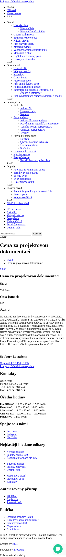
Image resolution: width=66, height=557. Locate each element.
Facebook (12, 431)
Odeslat (37, 233)
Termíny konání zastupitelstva (36, 126)
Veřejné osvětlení (23, 197)
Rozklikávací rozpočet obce (35, 160)
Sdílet (3, 268)
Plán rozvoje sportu (24, 43)
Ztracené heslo (14, 502)
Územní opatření (29, 145)
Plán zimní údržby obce (26, 83)
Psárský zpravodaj (16, 224)
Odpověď (14, 363)
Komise (24, 114)
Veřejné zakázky (22, 71)
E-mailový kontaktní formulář (22, 519)
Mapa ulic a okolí (23, 52)
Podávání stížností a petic (27, 86)
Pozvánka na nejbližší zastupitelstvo (39, 123)
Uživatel (11, 10)
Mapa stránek (14, 13)
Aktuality (12, 212)
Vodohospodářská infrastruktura (31, 49)
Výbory (24, 132)
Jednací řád (26, 108)
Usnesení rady (28, 111)
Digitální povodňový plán (27, 56)
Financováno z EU (17, 523)
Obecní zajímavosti (24, 34)
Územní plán (20, 68)
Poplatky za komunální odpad (29, 169)
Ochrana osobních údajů (20, 516)
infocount (19, 549)
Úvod (10, 259)
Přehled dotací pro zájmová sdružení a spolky (38, 95)
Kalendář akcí (14, 221)
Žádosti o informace (31, 92)
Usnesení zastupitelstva (32, 129)
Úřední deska (14, 209)
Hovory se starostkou (25, 59)
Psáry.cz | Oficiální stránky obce (17, 1)
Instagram (12, 434)
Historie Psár (27, 28)
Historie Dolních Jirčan (32, 31)
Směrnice (25, 148)
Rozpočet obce (21, 157)
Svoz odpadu (21, 194)
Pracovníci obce (22, 80)
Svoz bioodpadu (22, 178)
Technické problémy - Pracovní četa (33, 191)
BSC (15, 543)
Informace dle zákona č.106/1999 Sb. (33, 89)
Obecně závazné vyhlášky (34, 141)
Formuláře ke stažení (25, 151)
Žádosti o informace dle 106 (22, 457)
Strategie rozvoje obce (25, 37)
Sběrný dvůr (20, 175)
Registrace (12, 499)
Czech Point (20, 77)
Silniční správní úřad (18, 203)
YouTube (12, 437)
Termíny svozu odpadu (26, 172)
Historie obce (21, 25)
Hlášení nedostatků (24, 181)
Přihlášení (12, 496)
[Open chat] (58, 549)
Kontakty (19, 74)
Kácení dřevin (21, 40)
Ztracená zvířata (22, 46)
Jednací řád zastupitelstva (33, 120)
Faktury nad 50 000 (17, 454)
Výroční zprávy (22, 154)
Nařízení (24, 138)
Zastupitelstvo (21, 117)
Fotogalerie (13, 218)
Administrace (14, 529)
